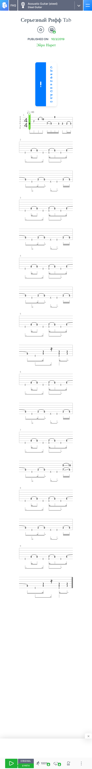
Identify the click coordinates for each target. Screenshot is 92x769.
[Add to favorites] (40, 29)
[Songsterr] (4, 5)
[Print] (51, 29)
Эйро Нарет (46, 44)
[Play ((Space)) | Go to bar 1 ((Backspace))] (11, 763)
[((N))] (68, 763)
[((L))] (56, 763)
